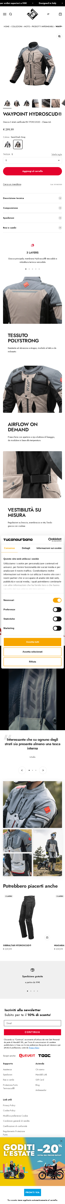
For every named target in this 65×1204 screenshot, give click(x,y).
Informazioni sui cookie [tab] (49, 548)
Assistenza (7, 1069)
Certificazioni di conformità (15, 1126)
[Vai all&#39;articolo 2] (17, 103)
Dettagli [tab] (26, 548)
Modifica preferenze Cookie (15, 1115)
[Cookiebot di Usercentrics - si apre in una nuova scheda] (48, 540)
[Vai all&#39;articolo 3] (26, 103)
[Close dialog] (61, 1140)
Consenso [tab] (9, 548)
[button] (50, 14)
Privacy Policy (34, 1047)
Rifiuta (32, 661)
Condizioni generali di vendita (16, 1120)
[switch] (57, 609)
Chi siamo (40, 1069)
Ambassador (41, 1090)
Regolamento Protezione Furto (14, 1133)
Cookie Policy (9, 1110)
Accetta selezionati (32, 651)
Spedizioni (7, 1074)
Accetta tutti (32, 642)
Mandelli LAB (41, 1074)
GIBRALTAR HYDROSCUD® (17, 945)
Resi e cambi (8, 1079)
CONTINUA (32, 1032)
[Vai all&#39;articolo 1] (7, 103)
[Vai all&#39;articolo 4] (36, 103)
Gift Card (40, 1079)
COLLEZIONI (16, 26)
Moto (27, 26)
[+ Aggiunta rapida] (47, 937)
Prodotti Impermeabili (43, 26)
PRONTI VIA (33, 1192)
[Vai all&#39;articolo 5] (46, 103)
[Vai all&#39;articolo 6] (55, 103)
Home (6, 26)
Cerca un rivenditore (12, 184)
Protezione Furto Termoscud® (10, 1087)
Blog (38, 1085)
